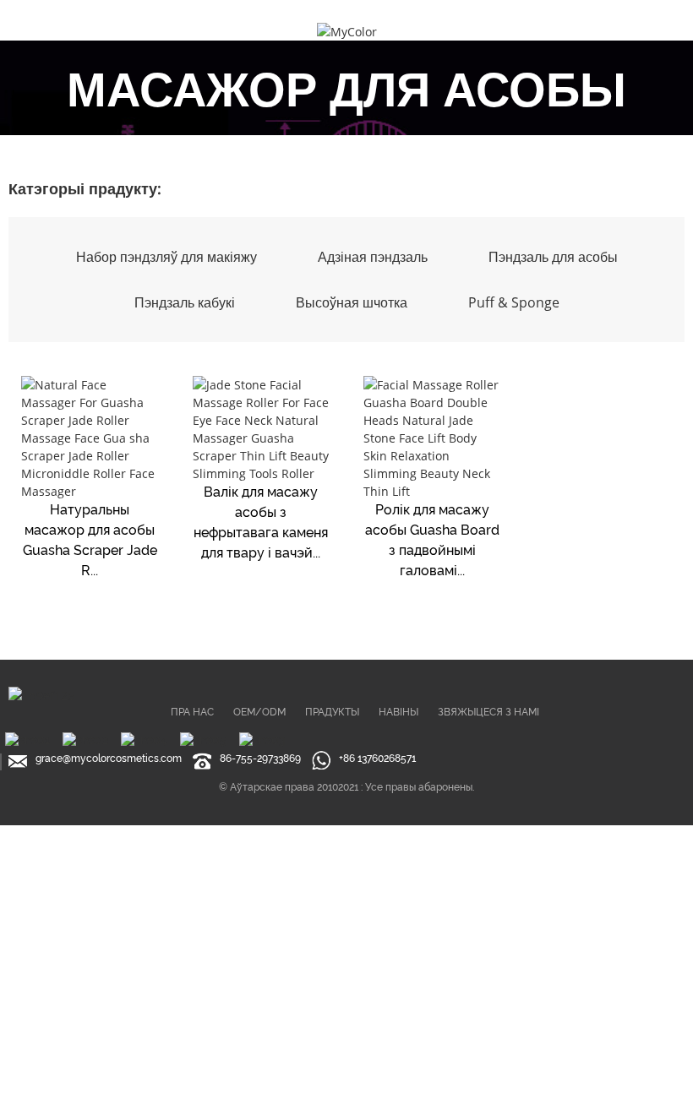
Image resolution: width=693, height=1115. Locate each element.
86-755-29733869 (260, 758)
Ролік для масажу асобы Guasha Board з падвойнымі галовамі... (432, 540)
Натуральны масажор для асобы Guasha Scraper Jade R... (90, 540)
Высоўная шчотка (351, 302)
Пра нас (192, 712)
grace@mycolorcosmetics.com (108, 758)
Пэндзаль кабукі (184, 302)
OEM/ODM (259, 712)
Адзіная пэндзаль (373, 256)
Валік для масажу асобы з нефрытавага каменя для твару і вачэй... (261, 522)
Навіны (398, 712)
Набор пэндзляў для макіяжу (166, 256)
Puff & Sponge (513, 302)
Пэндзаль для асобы (553, 256)
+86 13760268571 (377, 758)
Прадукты (332, 712)
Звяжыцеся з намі (488, 712)
